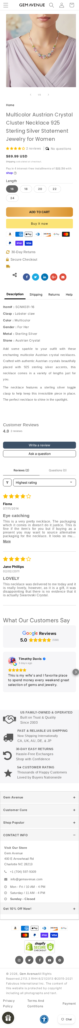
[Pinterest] (60, 960)
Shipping (10, 161)
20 (40, 189)
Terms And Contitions (35, 1003)
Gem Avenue (13, 797)
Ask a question (40, 454)
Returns (54, 294)
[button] (6, 5)
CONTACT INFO (15, 835)
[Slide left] (30, 94)
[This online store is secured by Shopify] (39, 947)
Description (14, 294)
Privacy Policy (9, 1003)
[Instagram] (19, 960)
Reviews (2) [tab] (21, 470)
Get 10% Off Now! (17, 909)
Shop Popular (13, 822)
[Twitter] (29, 960)
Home (10, 105)
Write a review (39, 445)
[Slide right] (48, 94)
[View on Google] (12, 661)
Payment (69, 1003)
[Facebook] (39, 960)
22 (55, 189)
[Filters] (7, 482)
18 (26, 189)
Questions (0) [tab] (58, 470)
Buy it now (39, 224)
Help (69, 294)
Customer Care (15, 810)
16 (12, 189)
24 (12, 198)
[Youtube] (50, 960)
